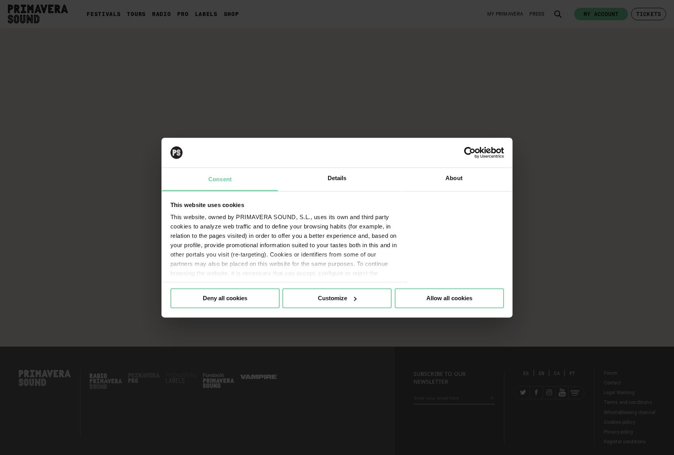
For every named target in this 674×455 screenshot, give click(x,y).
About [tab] (454, 178)
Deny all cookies (225, 298)
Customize (332, 298)
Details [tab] (337, 178)
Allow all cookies (449, 298)
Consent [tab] (220, 179)
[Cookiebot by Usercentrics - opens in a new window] (470, 152)
